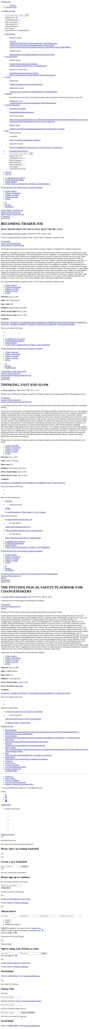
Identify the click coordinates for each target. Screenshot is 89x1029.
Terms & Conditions (12, 765)
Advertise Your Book (23, 121)
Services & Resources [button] (12, 105)
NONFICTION (10, 368)
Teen (29, 64)
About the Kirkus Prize (31, 84)
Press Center (30, 759)
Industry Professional (12, 924)
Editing (17, 112)
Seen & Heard (33, 73)
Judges (54, 92)
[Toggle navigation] (2, 11)
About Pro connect (38, 147)
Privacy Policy (10, 763)
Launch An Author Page (53, 147)
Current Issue (14, 103)
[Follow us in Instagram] (6, 799)
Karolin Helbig (8, 597)
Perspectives (19, 73)
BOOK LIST (11, 187)
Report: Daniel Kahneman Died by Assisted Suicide (23, 538)
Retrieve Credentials (28, 1012)
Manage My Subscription (29, 745)
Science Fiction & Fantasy (19, 45)
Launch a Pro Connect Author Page (71, 749)
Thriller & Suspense (29, 43)
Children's (67, 47)
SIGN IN (13, 5)
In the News (24, 75)
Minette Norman (21, 597)
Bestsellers (13, 55)
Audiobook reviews (12, 20)
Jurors (41, 84)
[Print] (7, 199)
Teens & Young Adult (56, 47)
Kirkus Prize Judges (41, 742)
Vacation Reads (49, 55)
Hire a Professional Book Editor (16, 749)
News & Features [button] (11, 56)
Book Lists (16, 738)
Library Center (15, 125)
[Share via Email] (11, 197)
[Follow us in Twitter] (6, 797)
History (52, 45)
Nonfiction (31, 45)
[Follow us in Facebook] (5, 795)
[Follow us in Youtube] (6, 801)
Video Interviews (11, 24)
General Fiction (15, 64)
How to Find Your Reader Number (29, 1001)
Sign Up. (23, 1016)
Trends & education (16, 129)
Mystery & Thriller (34, 66)
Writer (7, 922)
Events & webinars (58, 129)
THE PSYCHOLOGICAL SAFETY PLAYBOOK (23, 719)
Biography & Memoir (42, 45)
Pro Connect (9, 28)
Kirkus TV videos (65, 738)
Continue (24, 866)
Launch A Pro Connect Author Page (42, 121)
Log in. (21, 892)
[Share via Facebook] (13, 193)
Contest (19, 759)
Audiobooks (14, 43)
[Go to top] (6, 805)
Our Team (13, 759)
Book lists (20, 55)
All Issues (31, 103)
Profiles (12, 73)
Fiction (20, 43)
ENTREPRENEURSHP (66, 324)
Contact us (8, 761)
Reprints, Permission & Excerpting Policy (13, 770)
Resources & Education (18, 109)
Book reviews (10, 18)
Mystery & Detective (43, 43)
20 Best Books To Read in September (29, 187)
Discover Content (16, 147)
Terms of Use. (36, 928)
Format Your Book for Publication (61, 120)
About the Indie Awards (18, 92)
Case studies (27, 129)
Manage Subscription (42, 103)
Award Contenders (32, 92)
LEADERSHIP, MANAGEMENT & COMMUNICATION (41, 322)
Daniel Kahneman (9, 390)
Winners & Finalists (16, 84)
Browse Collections (16, 140)
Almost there (6, 888)
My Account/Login (45, 755)
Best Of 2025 (39, 55)
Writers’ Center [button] (10, 747)
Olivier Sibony (27, 512)
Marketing (30, 112)
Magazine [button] (8, 94)
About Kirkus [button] (10, 757)
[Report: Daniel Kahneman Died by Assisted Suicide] (24, 530)
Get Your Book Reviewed (41, 120)
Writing (12, 112)
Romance (54, 43)
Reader (8, 920)
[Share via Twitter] (12, 195)
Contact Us (9, 776)
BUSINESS (9, 207)
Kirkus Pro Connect (31, 755)
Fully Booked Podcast (47, 75)
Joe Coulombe (8, 234)
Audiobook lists (29, 55)
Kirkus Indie (18, 686)
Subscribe (52, 103)
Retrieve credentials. (21, 903)
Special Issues (23, 103)
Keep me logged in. (8, 933)
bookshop (10, 375)
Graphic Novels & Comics (40, 47)
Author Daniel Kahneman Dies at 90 (17, 527)
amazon (3, 214)
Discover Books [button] (10, 730)
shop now (4, 212)
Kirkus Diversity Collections (15, 755)
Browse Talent (27, 147)
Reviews (8, 205)
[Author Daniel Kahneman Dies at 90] (18, 519)
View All (13, 41)
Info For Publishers (41, 759)
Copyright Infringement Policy (15, 767)
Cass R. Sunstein (40, 512)
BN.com (21, 214)
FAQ (24, 759)
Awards (26, 73)
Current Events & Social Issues (20, 47)
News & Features (11, 22)
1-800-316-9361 (13, 976)
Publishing (23, 112)
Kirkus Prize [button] (9, 740)
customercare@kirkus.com (32, 976)
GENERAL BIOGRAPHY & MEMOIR (42, 324)
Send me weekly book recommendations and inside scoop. (21, 930)
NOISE (7, 508)
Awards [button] (8, 77)
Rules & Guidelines (45, 92)
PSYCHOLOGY (59, 483)
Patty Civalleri (22, 234)
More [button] (7, 131)
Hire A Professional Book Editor (21, 120)
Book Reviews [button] (10, 34)
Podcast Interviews (12, 26)
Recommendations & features (41, 129)
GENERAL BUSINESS (18, 324)
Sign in (4, 928)
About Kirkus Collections (32, 140)
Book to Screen (15, 75)
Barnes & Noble (12, 214)
